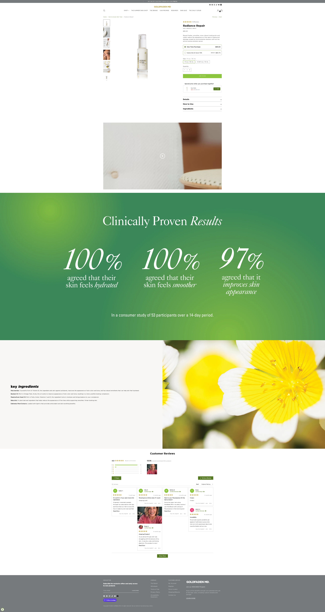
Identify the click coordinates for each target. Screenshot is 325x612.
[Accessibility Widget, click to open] (2, 609)
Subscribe (135, 590)
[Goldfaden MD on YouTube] (219, 5)
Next (220, 17)
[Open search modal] (104, 10)
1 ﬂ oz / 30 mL (189, 62)
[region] (152, 469)
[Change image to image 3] (106, 43)
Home (105, 17)
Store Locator (173, 589)
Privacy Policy (155, 592)
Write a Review (207, 478)
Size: (189, 58)
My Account (172, 583)
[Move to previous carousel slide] (216, 569)
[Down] (106, 80)
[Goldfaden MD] (162, 7)
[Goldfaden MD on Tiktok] (216, 5)
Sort (197, 484)
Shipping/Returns (174, 592)
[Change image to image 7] (106, 78)
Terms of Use (155, 589)
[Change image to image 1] (106, 23)
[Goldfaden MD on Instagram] (214, 5)
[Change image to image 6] (106, 70)
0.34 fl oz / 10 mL (202, 62)
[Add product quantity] (184, 70)
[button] (191, 22)
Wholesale (154, 586)
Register (171, 586)
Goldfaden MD (117, 605)
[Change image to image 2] (106, 32)
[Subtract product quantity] (189, 70)
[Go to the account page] (217, 10)
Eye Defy (193, 88)
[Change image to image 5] (106, 64)
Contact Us (172, 595)
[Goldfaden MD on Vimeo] (221, 5)
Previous (214, 17)
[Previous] (143, 1)
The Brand (154, 583)
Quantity (186, 66)
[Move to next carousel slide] (220, 569)
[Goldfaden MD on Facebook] (210, 5)
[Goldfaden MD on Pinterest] (212, 5)
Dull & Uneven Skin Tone (115, 17)
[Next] (182, 1)
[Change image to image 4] (106, 55)
